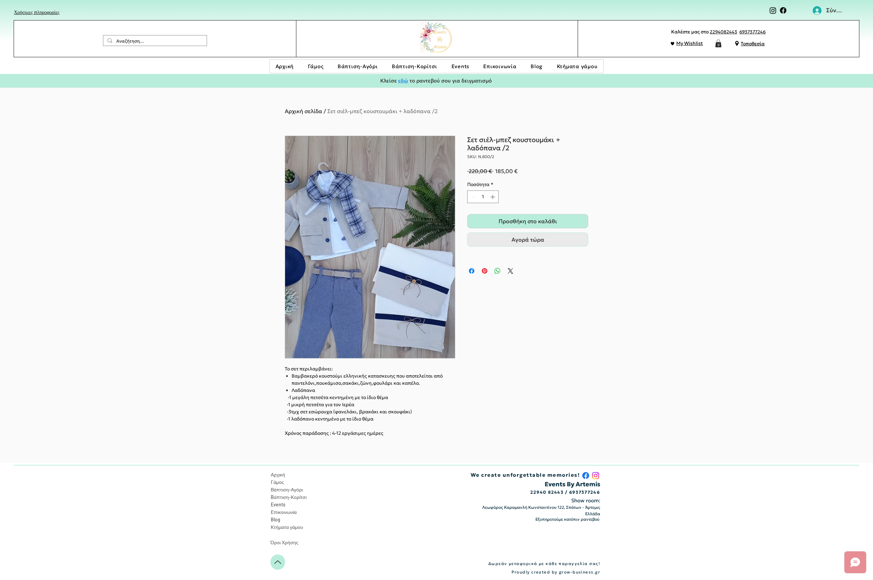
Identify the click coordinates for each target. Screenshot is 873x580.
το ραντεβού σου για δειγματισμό (450, 80)
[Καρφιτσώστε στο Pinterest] (484, 271)
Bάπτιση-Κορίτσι (289, 497)
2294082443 (723, 32)
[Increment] (493, 197)
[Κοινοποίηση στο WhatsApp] (497, 271)
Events (278, 504)
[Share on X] (510, 271)
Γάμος (277, 482)
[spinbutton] (483, 197)
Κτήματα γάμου (287, 527)
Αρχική (278, 474)
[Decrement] (472, 197)
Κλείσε (388, 80)
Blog (275, 519)
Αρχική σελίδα (303, 111)
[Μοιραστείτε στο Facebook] (472, 271)
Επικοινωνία (284, 512)
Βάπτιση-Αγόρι (287, 489)
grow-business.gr (579, 572)
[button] (718, 43)
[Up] (277, 562)
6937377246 (752, 32)
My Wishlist (689, 43)
